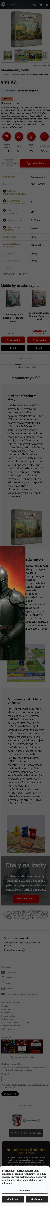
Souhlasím (37, 1199)
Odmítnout (13, 1199)
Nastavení (25, 1190)
